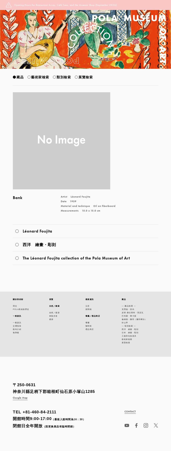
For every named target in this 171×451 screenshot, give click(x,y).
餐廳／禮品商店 (93, 316)
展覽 (51, 299)
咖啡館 (89, 326)
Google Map (20, 397)
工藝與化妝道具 (129, 336)
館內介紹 (17, 329)
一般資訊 (17, 316)
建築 (51, 319)
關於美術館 (18, 299)
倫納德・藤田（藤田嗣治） (134, 319)
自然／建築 (54, 306)
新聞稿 (89, 309)
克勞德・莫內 (128, 309)
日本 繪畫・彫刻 (130, 333)
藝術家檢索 (40, 77)
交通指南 (17, 326)
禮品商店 (90, 329)
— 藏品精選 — (129, 306)
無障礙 (16, 333)
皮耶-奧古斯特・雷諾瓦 (133, 313)
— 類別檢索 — (129, 326)
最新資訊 (90, 299)
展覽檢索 (85, 77)
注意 (88, 306)
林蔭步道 (53, 316)
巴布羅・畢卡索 (129, 316)
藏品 (20, 77)
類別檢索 (64, 77)
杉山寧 (125, 323)
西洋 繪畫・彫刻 (130, 329)
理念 (15, 306)
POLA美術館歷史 (21, 309)
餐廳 (88, 323)
